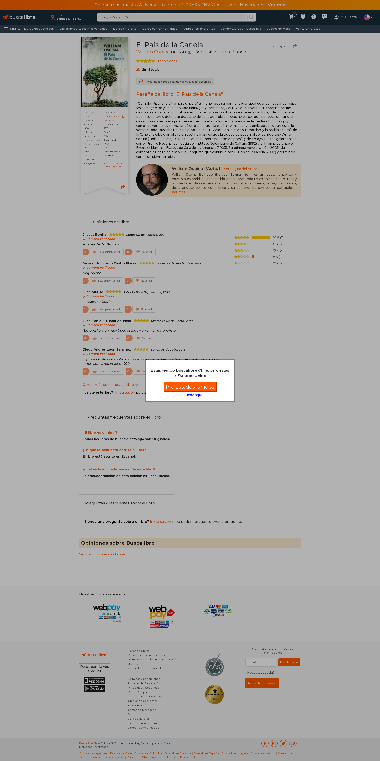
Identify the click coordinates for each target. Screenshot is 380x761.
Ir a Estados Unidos (190, 387)
